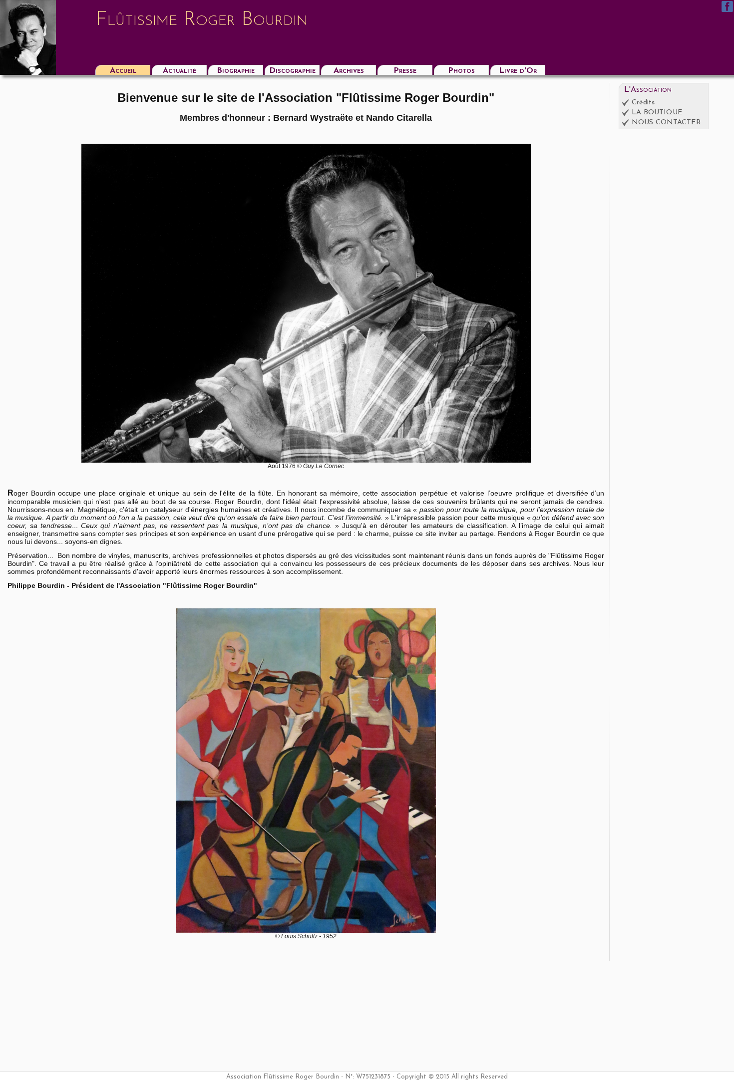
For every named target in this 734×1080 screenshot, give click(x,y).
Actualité (179, 71)
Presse (404, 71)
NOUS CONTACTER (666, 122)
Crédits (643, 102)
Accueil (123, 71)
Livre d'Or (518, 71)
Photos (461, 71)
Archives (349, 71)
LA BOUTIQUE (657, 112)
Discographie (292, 71)
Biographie (236, 71)
